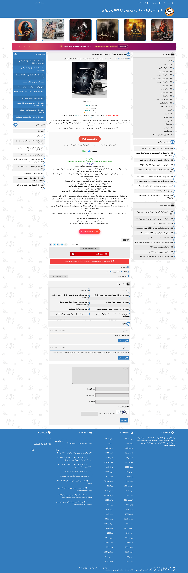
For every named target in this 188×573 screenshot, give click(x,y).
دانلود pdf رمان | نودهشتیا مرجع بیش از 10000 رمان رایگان (129, 568)
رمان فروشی (168, 128)
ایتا (89, 151)
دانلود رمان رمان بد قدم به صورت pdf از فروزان (157, 148)
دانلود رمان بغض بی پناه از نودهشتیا (161, 252)
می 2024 (110, 486)
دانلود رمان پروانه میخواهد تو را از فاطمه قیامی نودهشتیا (154, 242)
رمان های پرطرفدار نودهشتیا (162, 135)
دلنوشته (169, 110)
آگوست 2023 (128, 500)
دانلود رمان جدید (87, 59)
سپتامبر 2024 (108, 481)
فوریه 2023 (129, 514)
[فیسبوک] (50, 244)
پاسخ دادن (122, 341)
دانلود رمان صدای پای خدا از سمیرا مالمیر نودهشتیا (156, 256)
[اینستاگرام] (33, 450)
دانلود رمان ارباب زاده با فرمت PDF (161, 247)
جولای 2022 (109, 528)
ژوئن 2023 (129, 505)
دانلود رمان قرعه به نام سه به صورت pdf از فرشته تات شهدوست (90, 161)
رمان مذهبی (168, 131)
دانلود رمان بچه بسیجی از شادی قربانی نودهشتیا (113, 309)
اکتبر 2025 (109, 458)
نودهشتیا (48, 439)
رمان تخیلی (168, 124)
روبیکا (84, 151)
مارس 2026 (109, 448)
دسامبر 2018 (108, 561)
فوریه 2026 (129, 453)
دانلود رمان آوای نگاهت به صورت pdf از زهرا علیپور (156, 160)
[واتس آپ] (66, 244)
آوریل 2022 (129, 538)
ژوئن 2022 (129, 533)
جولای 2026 (109, 439)
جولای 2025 (129, 467)
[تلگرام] (62, 244)
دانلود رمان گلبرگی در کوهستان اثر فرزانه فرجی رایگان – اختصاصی (30, 149)
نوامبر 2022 (109, 519)
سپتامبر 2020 (108, 552)
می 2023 (110, 505)
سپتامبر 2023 (108, 495)
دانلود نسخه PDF (89, 139)
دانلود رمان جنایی (166, 93)
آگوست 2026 (128, 439)
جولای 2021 (129, 547)
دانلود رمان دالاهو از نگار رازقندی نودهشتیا (30, 117)
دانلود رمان (154, 3)
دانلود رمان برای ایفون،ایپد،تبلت (161, 78)
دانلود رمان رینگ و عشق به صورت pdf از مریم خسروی (155, 181)
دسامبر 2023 (108, 491)
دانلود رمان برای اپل (165, 71)
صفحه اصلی (167, 3)
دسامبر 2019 (108, 557)
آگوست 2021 (108, 543)
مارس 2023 (109, 510)
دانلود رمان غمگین (166, 103)
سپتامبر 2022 (108, 524)
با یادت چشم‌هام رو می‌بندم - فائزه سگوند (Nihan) (156, 186)
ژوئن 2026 (129, 443)
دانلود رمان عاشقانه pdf (76, 59)
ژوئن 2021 (109, 547)
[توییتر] (54, 244)
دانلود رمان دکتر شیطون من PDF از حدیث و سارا (156, 233)
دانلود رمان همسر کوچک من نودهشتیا (160, 238)
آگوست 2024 (128, 486)
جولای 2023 (109, 500)
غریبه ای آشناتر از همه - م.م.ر (163, 191)
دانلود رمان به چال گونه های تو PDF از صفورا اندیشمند (154, 228)
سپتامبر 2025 (128, 462)
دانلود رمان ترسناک (166, 85)
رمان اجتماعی (168, 117)
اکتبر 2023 (129, 495)
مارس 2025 (129, 472)
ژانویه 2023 (109, 514)
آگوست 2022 (128, 528)
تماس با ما (142, 3)
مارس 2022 (109, 538)
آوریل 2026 (129, 448)
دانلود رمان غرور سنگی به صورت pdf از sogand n (109, 54)
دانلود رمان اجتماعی (165, 68)
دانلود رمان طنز (167, 96)
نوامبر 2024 (109, 477)
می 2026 (110, 443)
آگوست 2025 (108, 462)
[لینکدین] (58, 244)
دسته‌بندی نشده (166, 107)
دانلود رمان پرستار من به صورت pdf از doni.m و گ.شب (154, 176)
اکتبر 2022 (129, 524)
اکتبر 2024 (129, 481)
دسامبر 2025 (128, 458)
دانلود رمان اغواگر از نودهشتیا (79, 309)
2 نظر (108, 272)
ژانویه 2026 (109, 453)
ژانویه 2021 (129, 552)
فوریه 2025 (109, 472)
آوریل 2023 (129, 510)
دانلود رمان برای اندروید (111, 59)
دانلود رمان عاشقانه (112, 115)
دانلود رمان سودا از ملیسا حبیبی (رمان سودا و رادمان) (111, 295)
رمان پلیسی (168, 121)
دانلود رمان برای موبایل (99, 59)
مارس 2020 (129, 557)
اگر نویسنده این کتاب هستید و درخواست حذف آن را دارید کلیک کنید (88, 261)
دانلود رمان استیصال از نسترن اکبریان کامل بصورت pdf (154, 219)
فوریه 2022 (129, 543)
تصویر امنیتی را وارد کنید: (107, 413)
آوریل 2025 (109, 467)
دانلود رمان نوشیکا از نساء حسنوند (117, 302)
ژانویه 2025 (129, 477)
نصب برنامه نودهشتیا (89, 231)
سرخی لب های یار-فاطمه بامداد (162, 223)
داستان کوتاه (168, 64)
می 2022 (110, 533)
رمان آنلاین (66, 59)
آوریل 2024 (129, 491)
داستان (170, 61)
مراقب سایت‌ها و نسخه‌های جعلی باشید (90, 46)
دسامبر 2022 (128, 519)
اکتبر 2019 (129, 561)
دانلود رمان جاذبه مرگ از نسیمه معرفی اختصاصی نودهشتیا (31, 179)
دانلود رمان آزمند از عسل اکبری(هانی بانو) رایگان (72, 314)
